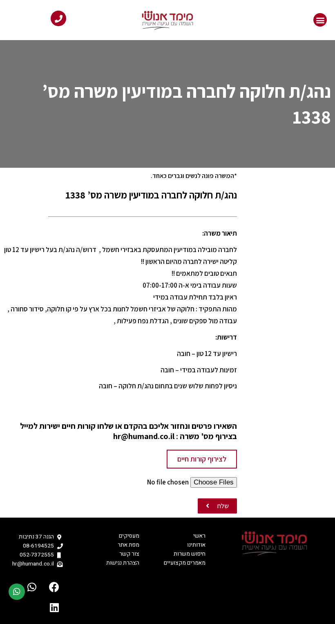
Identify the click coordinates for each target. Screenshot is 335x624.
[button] (320, 20)
